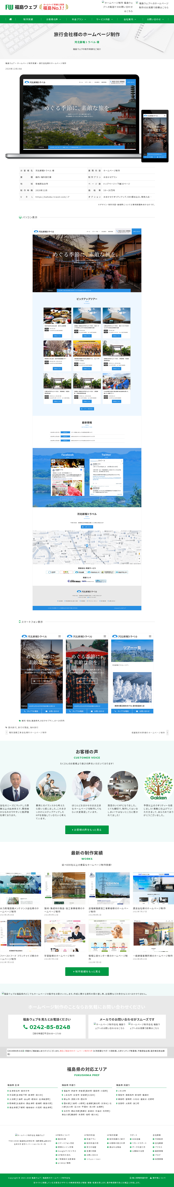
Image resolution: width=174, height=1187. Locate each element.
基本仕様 (62, 1139)
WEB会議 (136, 1139)
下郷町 (22, 1107)
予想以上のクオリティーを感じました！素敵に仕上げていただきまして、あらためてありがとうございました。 (158, 810)
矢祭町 (82, 1114)
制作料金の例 (92, 1143)
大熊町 (129, 1103)
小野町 (81, 1103)
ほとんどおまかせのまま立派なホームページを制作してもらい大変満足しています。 (86, 809)
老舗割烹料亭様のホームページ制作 (148, 732)
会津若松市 (14, 1090)
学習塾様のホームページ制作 (59, 955)
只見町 (39, 1107)
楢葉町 (121, 1099)
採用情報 (159, 1159)
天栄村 (104, 1103)
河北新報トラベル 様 (44, 170)
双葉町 (121, 1103)
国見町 (96, 1090)
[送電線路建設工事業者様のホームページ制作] (109, 902)
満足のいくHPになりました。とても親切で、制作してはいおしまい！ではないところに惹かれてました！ (123, 810)
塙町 (88, 1114)
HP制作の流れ (64, 1155)
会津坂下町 (22, 1094)
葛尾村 (144, 1099)
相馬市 (121, 1094)
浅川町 (92, 1106)
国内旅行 (12, 727)
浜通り (127, 1085)
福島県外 (35, 720)
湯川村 (39, 1094)
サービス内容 (103, 19)
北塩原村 (21, 1103)
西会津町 (30, 1103)
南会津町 (47, 1107)
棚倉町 (74, 1114)
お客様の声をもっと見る (87, 829)
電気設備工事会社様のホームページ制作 (28, 732)
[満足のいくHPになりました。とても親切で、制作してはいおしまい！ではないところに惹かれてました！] (123, 799)
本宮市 (76, 1094)
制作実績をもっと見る (88, 971)
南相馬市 (130, 1094)
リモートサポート (139, 1143)
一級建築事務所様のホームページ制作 (153, 955)
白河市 (67, 1111)
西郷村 (83, 1111)
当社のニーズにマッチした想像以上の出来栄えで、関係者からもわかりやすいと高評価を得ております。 (14, 810)
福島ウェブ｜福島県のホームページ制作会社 (51, 1178)
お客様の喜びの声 (117, 1143)
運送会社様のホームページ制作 (149, 908)
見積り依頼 (91, 1151)
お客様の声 (52, 19)
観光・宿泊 (26, 720)
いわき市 (122, 1090)
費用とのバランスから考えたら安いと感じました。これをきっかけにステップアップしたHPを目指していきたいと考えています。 (51, 812)
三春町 (74, 1103)
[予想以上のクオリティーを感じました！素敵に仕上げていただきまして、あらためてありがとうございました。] (159, 799)
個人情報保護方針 (140, 1178)
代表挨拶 (159, 1139)
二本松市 (68, 1094)
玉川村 (77, 1106)
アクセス (158, 1147)
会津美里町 (44, 1099)
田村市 (84, 1099)
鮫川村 (94, 1114)
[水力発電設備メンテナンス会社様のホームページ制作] (20, 902)
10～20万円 (109, 190)
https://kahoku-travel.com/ (51, 196)
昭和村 (35, 1099)
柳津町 (31, 1094)
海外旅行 (34, 727)
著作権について (159, 1178)
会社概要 (159, 1143)
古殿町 (100, 1106)
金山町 (27, 1099)
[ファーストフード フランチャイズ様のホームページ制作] (20, 949)
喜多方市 (25, 1090)
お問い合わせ (154, 19)
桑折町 (89, 1090)
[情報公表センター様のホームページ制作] (109, 949)
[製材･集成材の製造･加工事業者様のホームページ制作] (65, 902)
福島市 (67, 1090)
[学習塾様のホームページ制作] (65, 949)
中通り (72, 1085)
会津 (17, 1085)
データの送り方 (138, 1147)
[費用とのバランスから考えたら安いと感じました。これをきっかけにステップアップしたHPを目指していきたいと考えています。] (51, 799)
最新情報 (159, 1151)
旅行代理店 (23, 727)
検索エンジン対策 (65, 1147)
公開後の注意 (138, 1151)
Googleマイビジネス (67, 1151)
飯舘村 (146, 1094)
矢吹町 (106, 1111)
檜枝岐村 (30, 1107)
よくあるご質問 (64, 1163)
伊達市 (74, 1090)
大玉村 (91, 1094)
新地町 (138, 1094)
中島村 (98, 1111)
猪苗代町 (47, 1103)
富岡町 (129, 1099)
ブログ (158, 1155)
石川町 (70, 1106)
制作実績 (28, 19)
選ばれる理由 (115, 1147)
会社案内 (128, 19)
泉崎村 (91, 1111)
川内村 (136, 1099)
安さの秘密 (91, 1147)
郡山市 (67, 1099)
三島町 (20, 1099)
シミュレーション (94, 1159)
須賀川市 (75, 1099)
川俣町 (104, 1090)
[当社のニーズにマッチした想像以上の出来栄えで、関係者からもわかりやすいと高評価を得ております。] (15, 799)
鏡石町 (97, 1103)
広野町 (151, 1099)
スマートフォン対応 (66, 1143)
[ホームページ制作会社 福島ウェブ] (30, 1135)
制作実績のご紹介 (117, 1139)
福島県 (10, 1085)
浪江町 (136, 1103)
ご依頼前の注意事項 (67, 1159)
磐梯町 (39, 1103)
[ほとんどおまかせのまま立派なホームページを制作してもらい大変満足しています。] (87, 799)
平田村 (85, 1106)
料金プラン (77, 19)
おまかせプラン (110, 177)
